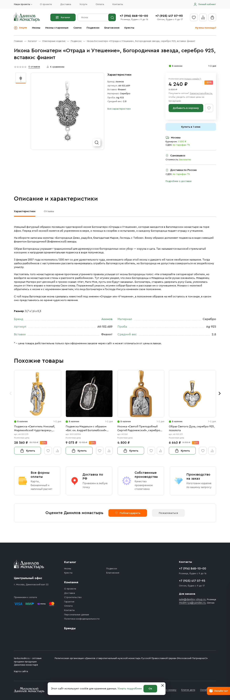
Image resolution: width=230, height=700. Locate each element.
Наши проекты (22, 4)
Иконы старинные (56, 27)
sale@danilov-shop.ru (192, 599)
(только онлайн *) (192, 79)
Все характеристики (119, 109)
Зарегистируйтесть (201, 93)
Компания (71, 582)
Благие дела (188, 690)
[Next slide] (220, 393)
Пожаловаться (168, 513)
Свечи (77, 27)
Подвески (93, 27)
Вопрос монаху (167, 690)
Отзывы (49, 211)
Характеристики (24, 211)
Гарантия (69, 602)
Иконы (36, 27)
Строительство (73, 597)
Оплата (100, 4)
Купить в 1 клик (190, 126)
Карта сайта (21, 671)
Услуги (83, 4)
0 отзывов (34, 67)
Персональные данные (76, 614)
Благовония (111, 27)
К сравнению (57, 67)
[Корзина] (212, 17)
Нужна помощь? (205, 27)
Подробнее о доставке (179, 181)
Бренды (70, 628)
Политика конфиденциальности (82, 619)
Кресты (129, 27)
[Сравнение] (203, 17)
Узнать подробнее (130, 688)
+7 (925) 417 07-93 (169, 15)
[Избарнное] (194, 17)
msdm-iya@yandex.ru (192, 602)
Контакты (117, 4)
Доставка (65, 4)
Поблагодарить (130, 513)
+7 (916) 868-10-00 (134, 15)
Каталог (65, 17)
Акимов (120, 81)
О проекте (46, 4)
